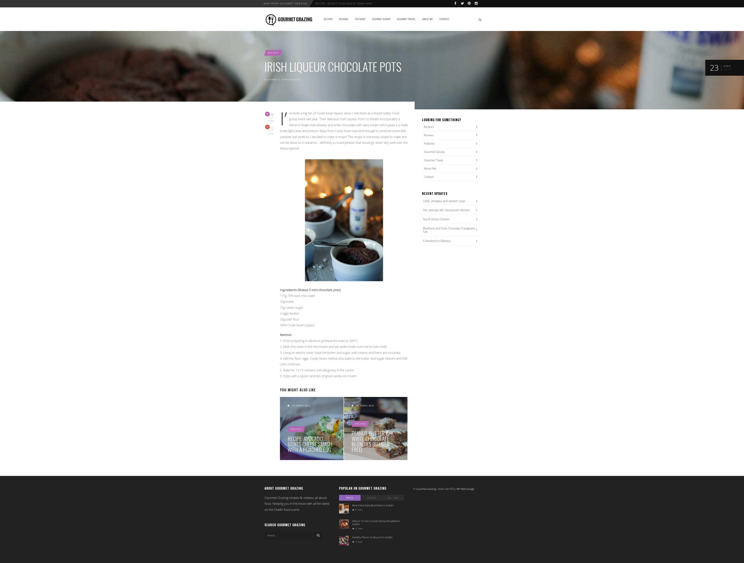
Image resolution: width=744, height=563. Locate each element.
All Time (393, 497)
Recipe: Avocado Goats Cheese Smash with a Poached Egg (310, 444)
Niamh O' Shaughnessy (284, 79)
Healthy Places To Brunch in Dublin (372, 537)
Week (349, 497)
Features (360, 19)
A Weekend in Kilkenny (436, 241)
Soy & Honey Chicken (436, 219)
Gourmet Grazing (426, 489)
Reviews (343, 19)
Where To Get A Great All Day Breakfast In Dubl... (355, 3)
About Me (427, 19)
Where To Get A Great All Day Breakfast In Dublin (376, 522)
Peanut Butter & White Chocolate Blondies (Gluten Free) (370, 441)
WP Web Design (465, 489)
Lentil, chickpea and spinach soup (444, 201)
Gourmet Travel (406, 19)
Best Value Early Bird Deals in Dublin (373, 505)
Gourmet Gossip (381, 19)
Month (371, 497)
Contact (444, 19)
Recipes (328, 19)
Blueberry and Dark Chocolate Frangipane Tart (449, 230)
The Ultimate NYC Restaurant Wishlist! (446, 210)
